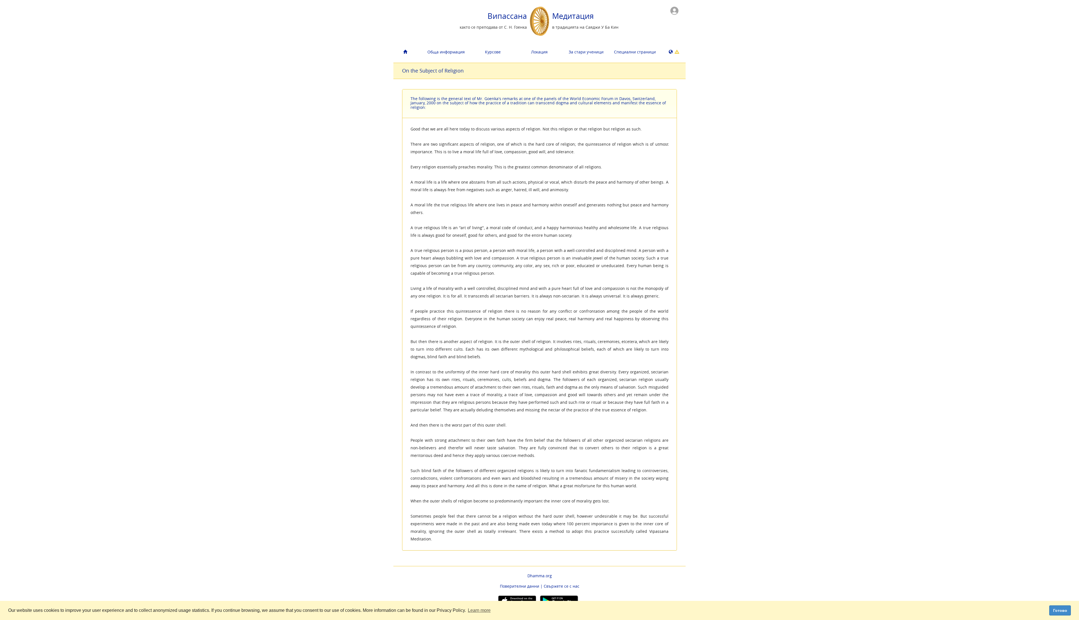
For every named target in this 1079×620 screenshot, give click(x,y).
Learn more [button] (479, 610)
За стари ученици (586, 52)
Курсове (493, 52)
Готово (1060, 610)
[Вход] (674, 10)
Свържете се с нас (561, 586)
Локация (539, 52)
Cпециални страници (635, 52)
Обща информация (446, 52)
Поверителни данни (519, 586)
